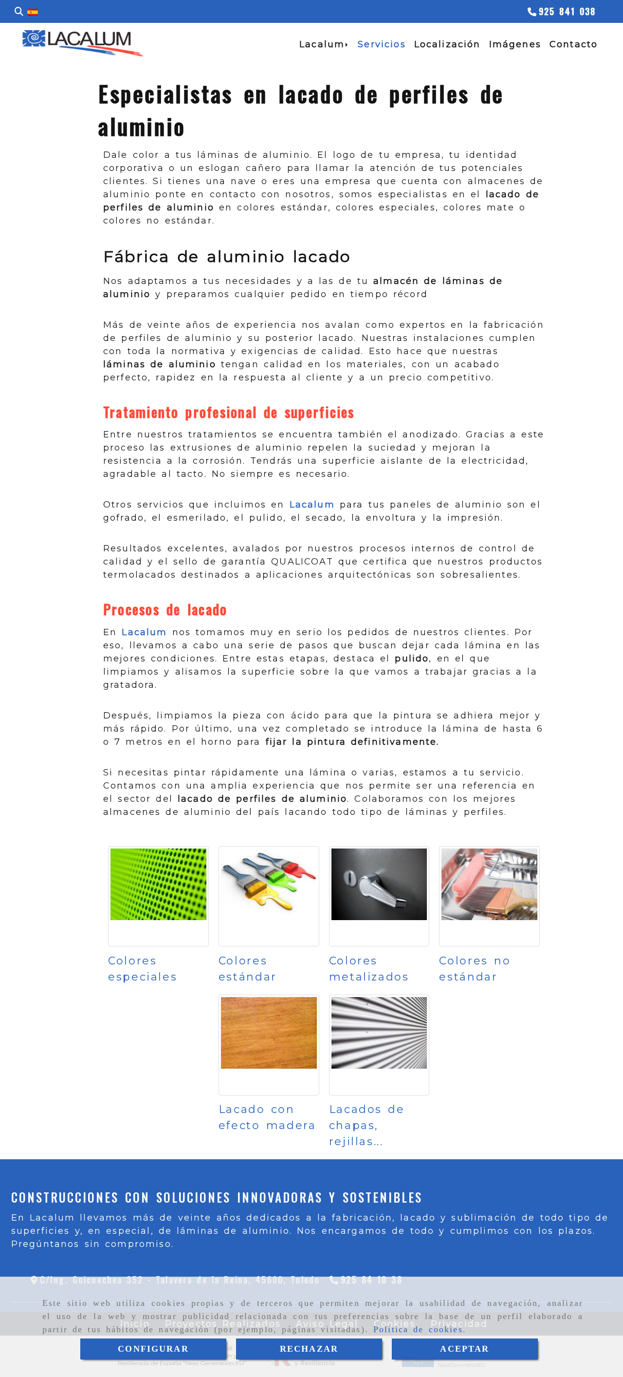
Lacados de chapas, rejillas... (367, 1125)
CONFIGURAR (153, 1349)
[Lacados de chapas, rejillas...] (379, 1045)
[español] (32, 11)
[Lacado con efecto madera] (269, 1045)
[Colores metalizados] (379, 896)
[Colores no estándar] (489, 896)
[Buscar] (19, 11)
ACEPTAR (464, 1349)
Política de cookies (418, 1329)
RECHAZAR (309, 1349)
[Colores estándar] (269, 896)
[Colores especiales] (158, 896)
